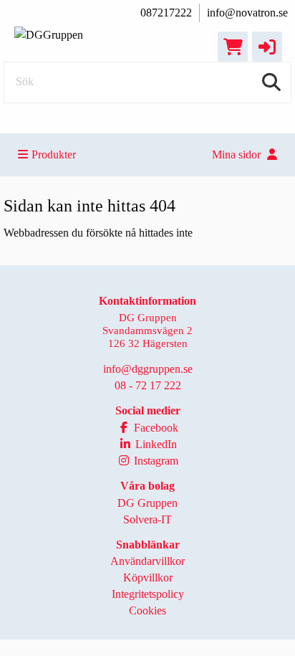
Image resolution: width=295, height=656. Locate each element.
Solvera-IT (147, 519)
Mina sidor (237, 154)
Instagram (154, 461)
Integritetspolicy (148, 594)
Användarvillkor (147, 561)
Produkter (54, 154)
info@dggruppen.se (148, 369)
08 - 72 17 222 (148, 385)
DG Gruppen (147, 503)
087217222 (166, 12)
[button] (267, 47)
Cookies (147, 610)
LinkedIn (154, 444)
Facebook (154, 428)
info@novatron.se (247, 12)
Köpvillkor (148, 577)
